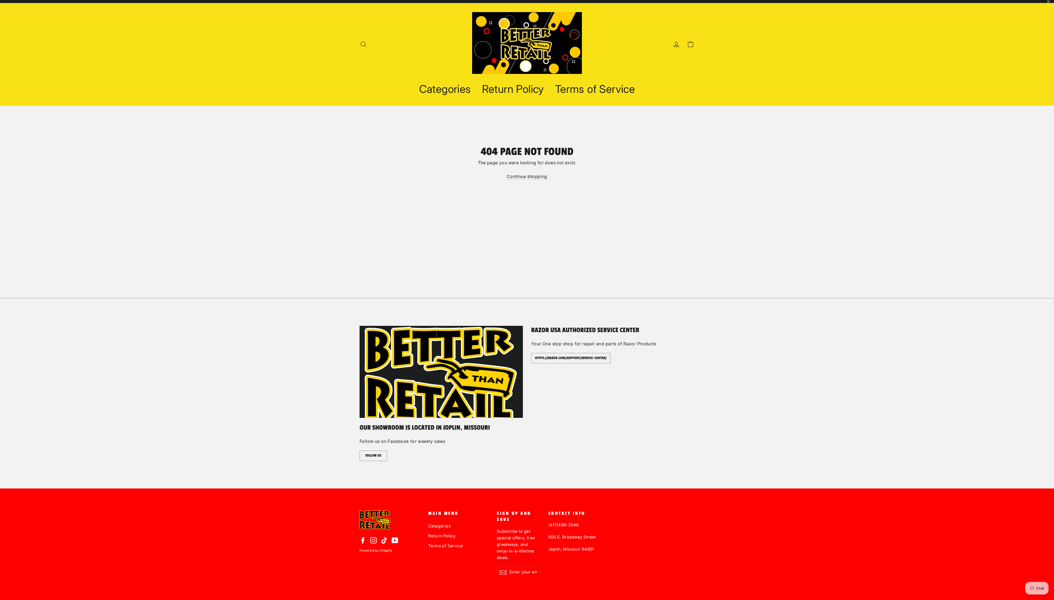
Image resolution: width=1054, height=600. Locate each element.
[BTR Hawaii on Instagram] (373, 540)
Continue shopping (527, 176)
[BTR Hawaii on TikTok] (384, 540)
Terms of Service (595, 88)
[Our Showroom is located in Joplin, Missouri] (441, 372)
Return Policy (513, 88)
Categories (445, 88)
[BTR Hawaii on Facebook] (363, 540)
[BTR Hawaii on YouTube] (395, 540)
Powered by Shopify (376, 550)
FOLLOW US (373, 455)
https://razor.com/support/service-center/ (571, 358)
